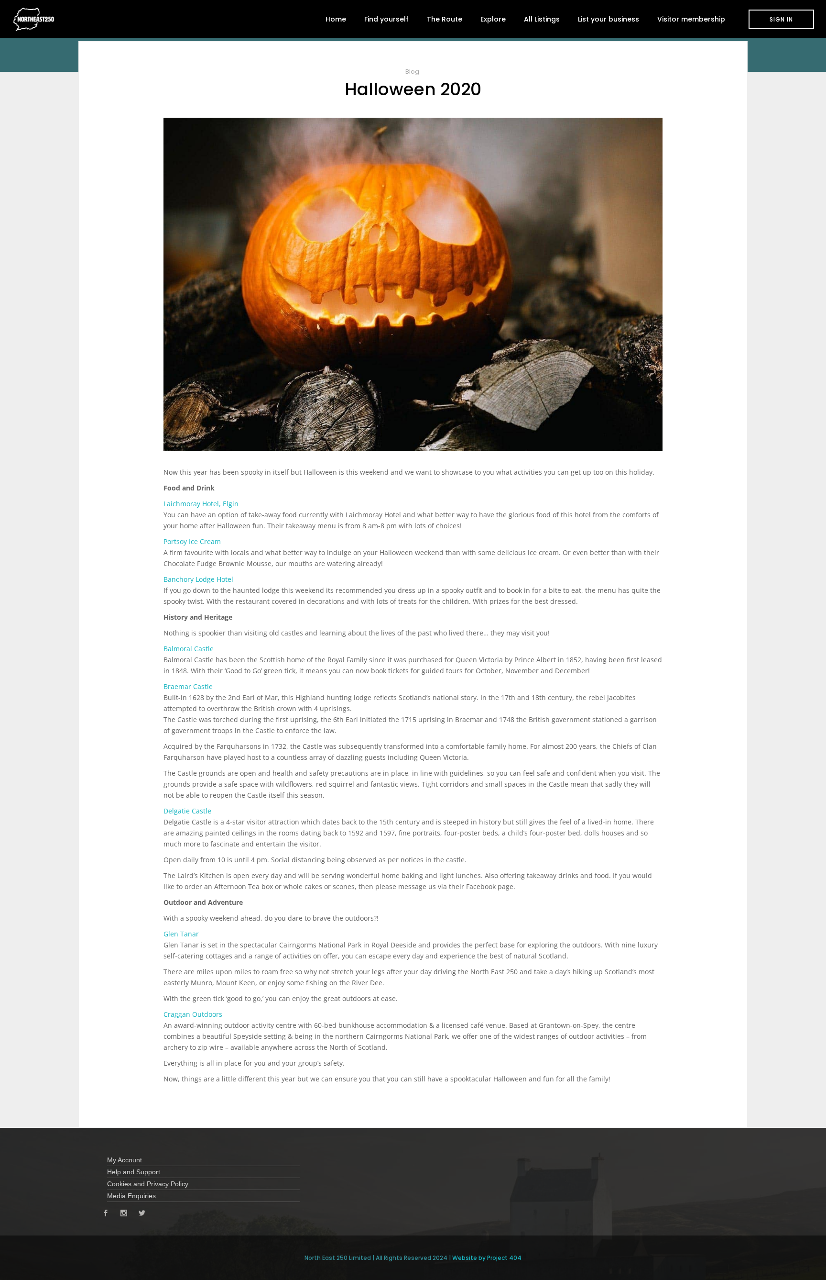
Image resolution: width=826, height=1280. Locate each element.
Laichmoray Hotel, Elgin (201, 503)
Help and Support (133, 1172)
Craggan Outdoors (192, 1014)
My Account (124, 1160)
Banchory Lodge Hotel (198, 579)
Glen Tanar (181, 933)
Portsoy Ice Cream (192, 541)
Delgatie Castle (187, 810)
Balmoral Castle (188, 648)
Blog (412, 71)
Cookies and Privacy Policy (147, 1184)
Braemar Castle (188, 686)
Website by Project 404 (487, 1258)
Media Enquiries (131, 1196)
